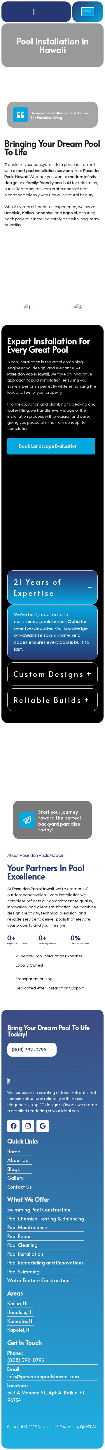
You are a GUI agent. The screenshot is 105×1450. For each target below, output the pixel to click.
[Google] (42, 1126)
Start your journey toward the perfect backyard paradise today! (59, 820)
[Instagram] (28, 1126)
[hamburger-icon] (87, 11)
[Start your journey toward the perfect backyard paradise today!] (27, 820)
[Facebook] (13, 1126)
